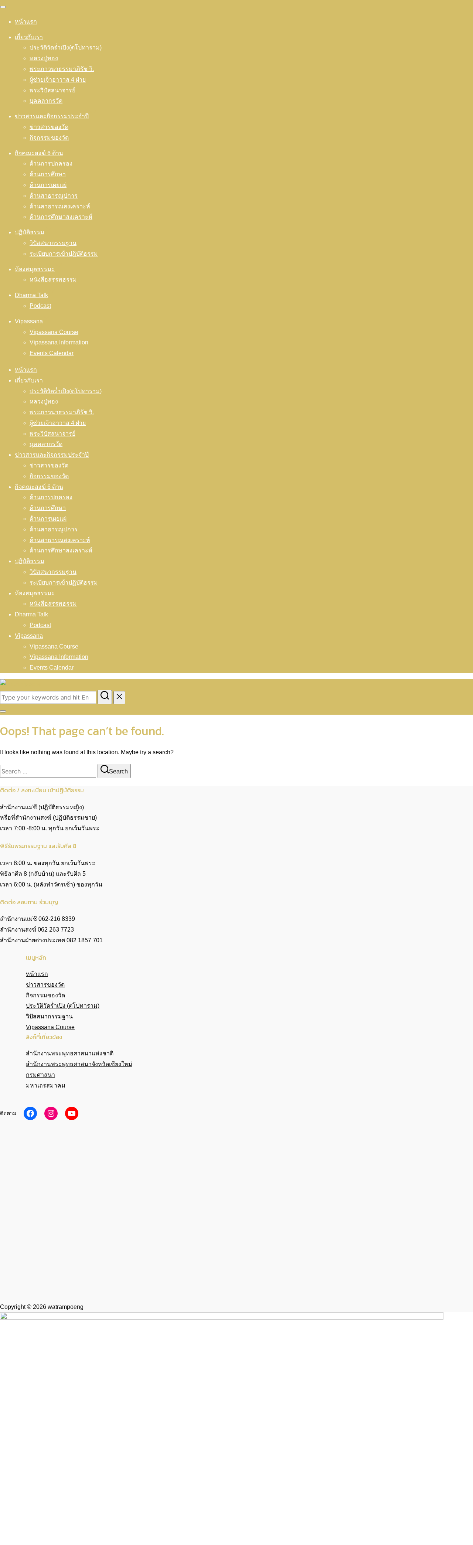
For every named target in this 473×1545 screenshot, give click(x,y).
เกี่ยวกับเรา (29, 37)
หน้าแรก (26, 21)
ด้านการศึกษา (48, 174)
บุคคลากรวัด (46, 101)
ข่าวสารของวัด (49, 127)
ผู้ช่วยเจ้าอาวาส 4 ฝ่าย (58, 79)
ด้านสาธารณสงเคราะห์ (60, 206)
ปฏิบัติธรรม (29, 232)
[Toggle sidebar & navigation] (3, 711)
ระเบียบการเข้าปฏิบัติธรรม (64, 254)
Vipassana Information (59, 342)
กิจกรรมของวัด (49, 138)
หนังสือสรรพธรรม (53, 279)
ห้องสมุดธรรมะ (35, 269)
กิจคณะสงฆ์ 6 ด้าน (39, 153)
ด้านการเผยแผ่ (48, 185)
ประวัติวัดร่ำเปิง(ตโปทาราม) (66, 47)
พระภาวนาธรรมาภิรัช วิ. (62, 69)
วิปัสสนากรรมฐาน (53, 243)
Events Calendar (52, 353)
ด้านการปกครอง (51, 163)
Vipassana (29, 321)
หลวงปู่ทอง (44, 58)
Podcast (40, 306)
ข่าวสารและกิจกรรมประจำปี (52, 116)
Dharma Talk (31, 295)
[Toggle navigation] (3, 7)
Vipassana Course (54, 332)
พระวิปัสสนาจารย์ (52, 90)
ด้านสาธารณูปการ (54, 196)
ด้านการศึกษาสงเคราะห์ (61, 217)
